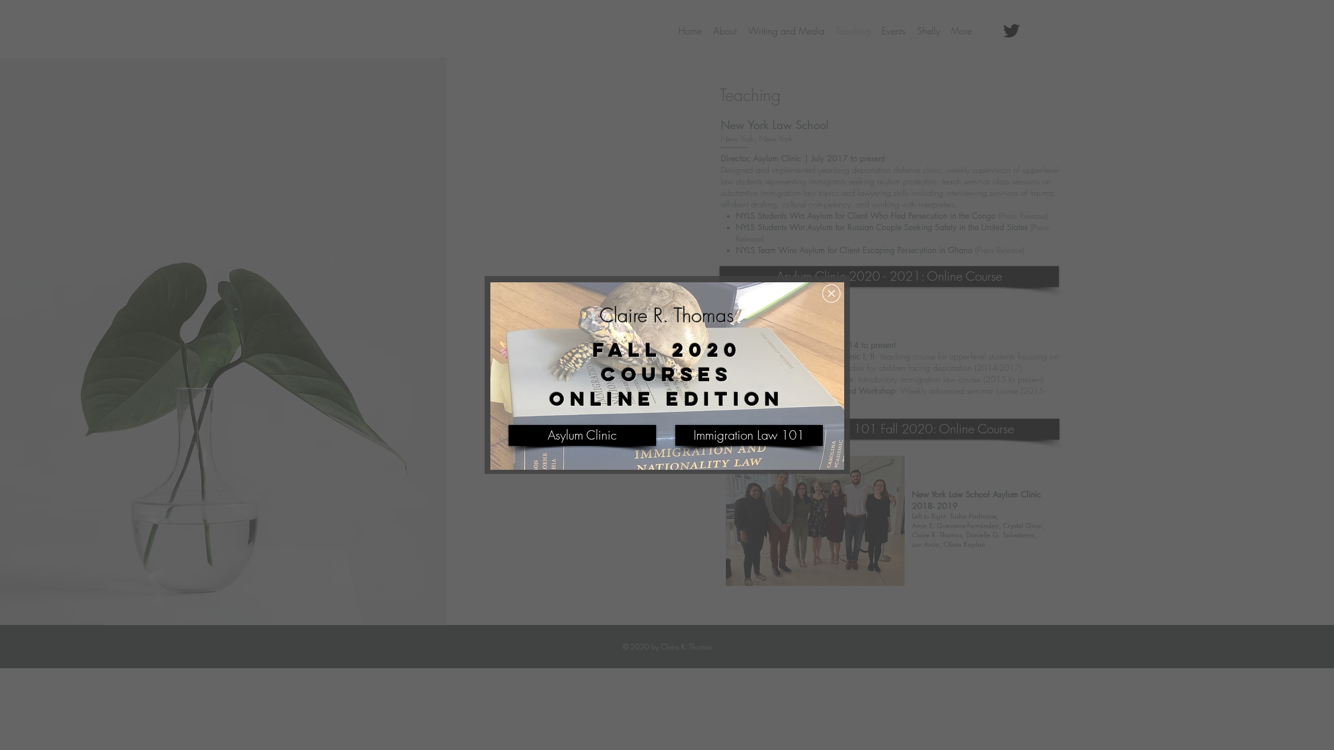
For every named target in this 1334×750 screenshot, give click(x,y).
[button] (831, 293)
